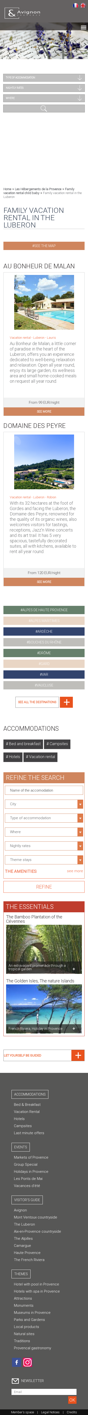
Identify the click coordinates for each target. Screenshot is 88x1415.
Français (75, 5)
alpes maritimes (45, 621)
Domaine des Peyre (34, 425)
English (83, 5)
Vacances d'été (27, 1186)
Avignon (20, 1210)
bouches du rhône (45, 642)
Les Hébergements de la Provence (38, 189)
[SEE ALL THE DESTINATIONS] (44, 706)
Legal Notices (50, 1412)
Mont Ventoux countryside (35, 1217)
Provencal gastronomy (32, 1348)
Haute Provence (27, 1253)
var (45, 674)
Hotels (14, 756)
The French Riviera (29, 1260)
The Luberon (24, 1224)
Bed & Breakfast (27, 1104)
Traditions (22, 1341)
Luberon (39, 337)
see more (44, 411)
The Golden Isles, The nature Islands (40, 980)
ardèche (45, 631)
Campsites (58, 743)
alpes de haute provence (45, 610)
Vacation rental (41, 756)
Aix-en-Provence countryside (37, 1231)
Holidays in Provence (31, 1171)
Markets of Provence (31, 1157)
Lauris (51, 337)
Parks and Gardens (29, 1319)
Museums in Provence (32, 1312)
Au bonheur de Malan (39, 266)
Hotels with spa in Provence (37, 1291)
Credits (72, 1412)
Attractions (23, 1298)
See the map (45, 246)
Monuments (23, 1305)
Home (7, 189)
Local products (26, 1327)
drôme (45, 653)
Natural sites (24, 1334)
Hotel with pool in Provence (36, 1284)
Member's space (22, 1412)
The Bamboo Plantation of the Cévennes (34, 919)
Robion (51, 497)
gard (45, 664)
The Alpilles (23, 1238)
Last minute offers (29, 1133)
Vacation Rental (27, 1112)
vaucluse (45, 685)
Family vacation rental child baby (38, 191)
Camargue (22, 1245)
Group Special (25, 1164)
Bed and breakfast (24, 743)
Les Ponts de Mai (28, 1178)
